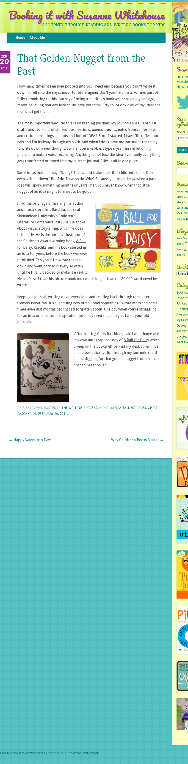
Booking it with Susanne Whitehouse (86, 15)
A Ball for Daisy (132, 407)
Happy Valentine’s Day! (30, 440)
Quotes (181, 325)
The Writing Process (79, 407)
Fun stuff (182, 309)
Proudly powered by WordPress (22, 753)
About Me (37, 37)
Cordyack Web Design (84, 753)
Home (20, 37)
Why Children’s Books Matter (137, 440)
